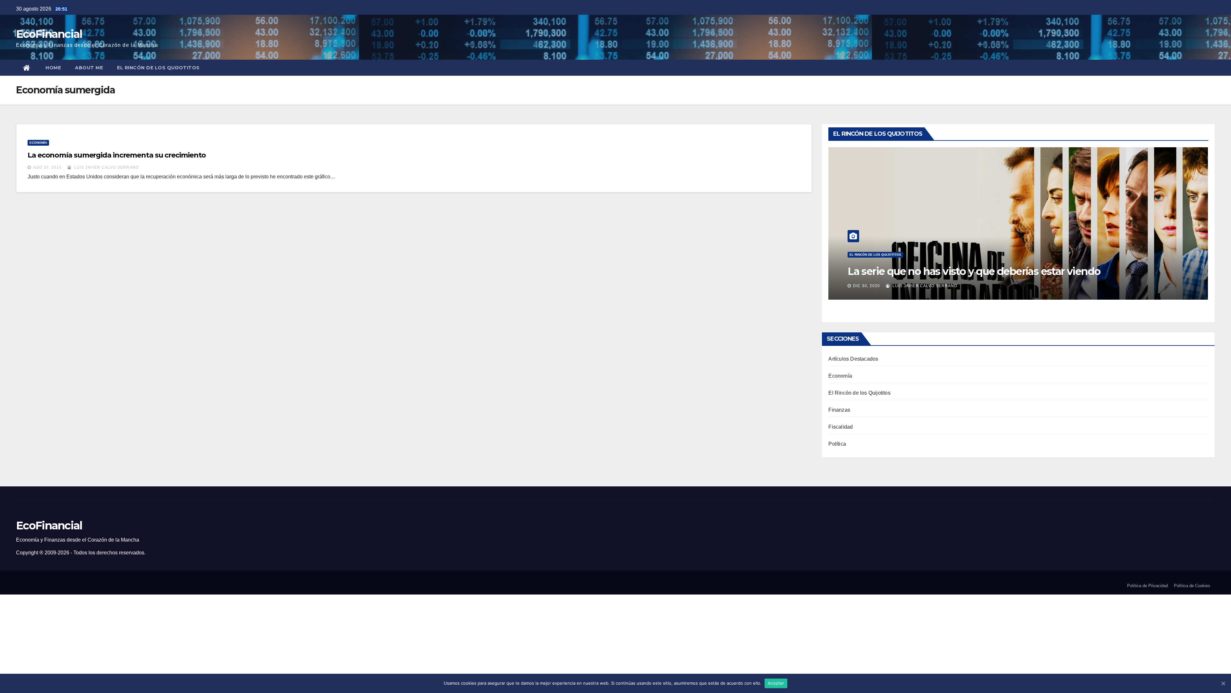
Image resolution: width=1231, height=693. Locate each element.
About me (89, 68)
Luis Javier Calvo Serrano (106, 167)
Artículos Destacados (853, 359)
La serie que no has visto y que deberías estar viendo (974, 271)
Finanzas (839, 410)
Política (837, 444)
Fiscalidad (840, 427)
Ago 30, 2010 (47, 167)
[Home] (27, 68)
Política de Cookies (1192, 585)
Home (53, 68)
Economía (38, 142)
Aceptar (776, 683)
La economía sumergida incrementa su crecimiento (117, 155)
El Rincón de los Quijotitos (158, 68)
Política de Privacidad (1147, 585)
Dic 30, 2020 (866, 286)
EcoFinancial (49, 34)
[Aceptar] (1223, 683)
